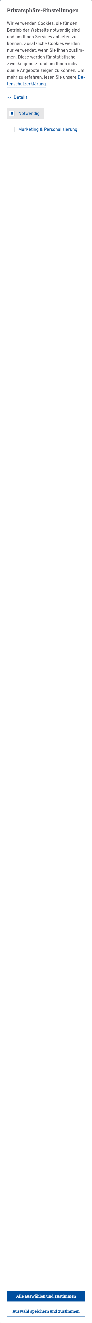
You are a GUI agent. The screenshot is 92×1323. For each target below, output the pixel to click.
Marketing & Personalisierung (47, 130)
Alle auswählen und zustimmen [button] (46, 1296)
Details (20, 97)
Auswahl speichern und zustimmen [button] (46, 1311)
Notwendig (29, 114)
